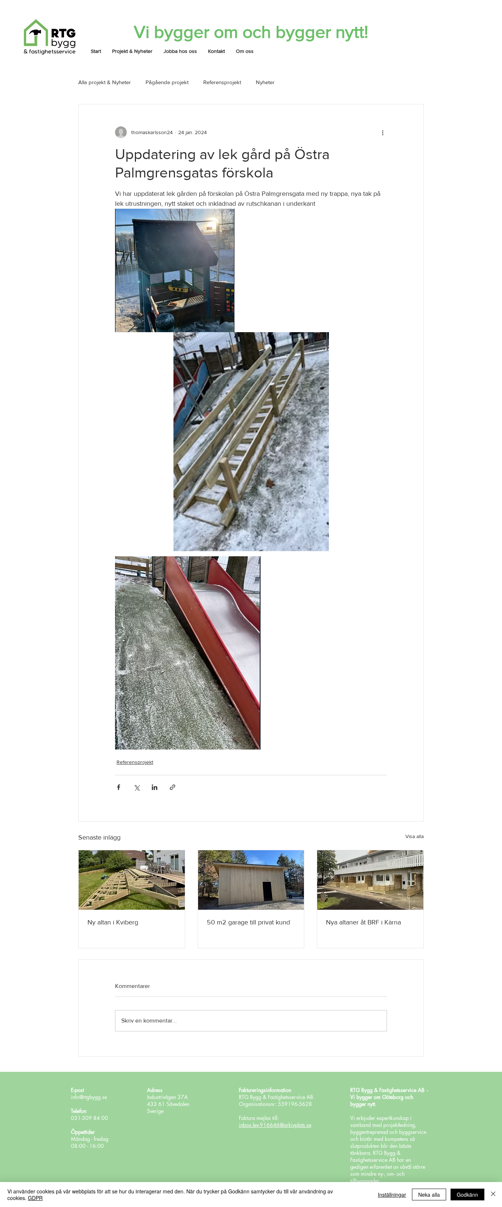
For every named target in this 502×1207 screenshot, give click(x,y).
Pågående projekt (167, 82)
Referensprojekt (222, 82)
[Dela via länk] (172, 787)
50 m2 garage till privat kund (248, 922)
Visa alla (414, 836)
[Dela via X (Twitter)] (136, 787)
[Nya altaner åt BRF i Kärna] (370, 880)
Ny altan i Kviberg (112, 922)
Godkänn (467, 1194)
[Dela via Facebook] (118, 787)
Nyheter (265, 82)
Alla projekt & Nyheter (104, 82)
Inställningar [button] (392, 1194)
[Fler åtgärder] (382, 132)
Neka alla (429, 1194)
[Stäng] (493, 1194)
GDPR (35, 1197)
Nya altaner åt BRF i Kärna (363, 922)
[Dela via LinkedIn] (154, 787)
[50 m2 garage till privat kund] (251, 880)
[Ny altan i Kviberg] (132, 880)
